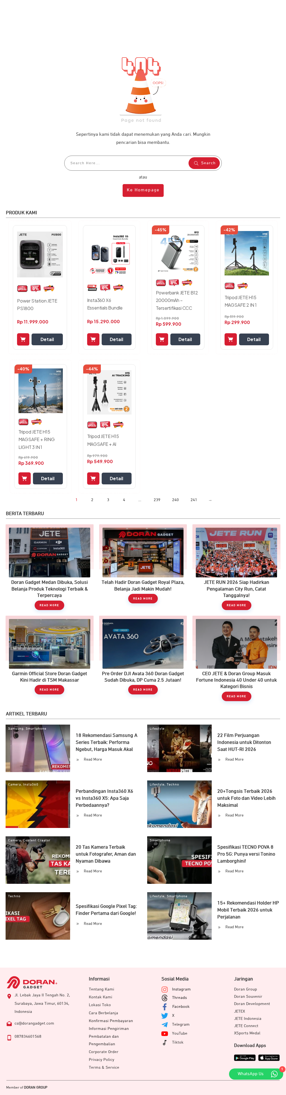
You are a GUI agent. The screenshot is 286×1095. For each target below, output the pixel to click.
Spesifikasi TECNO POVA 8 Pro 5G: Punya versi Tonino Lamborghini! (246, 854)
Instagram (181, 989)
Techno (173, 784)
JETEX (239, 1011)
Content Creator (37, 840)
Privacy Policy (101, 1060)
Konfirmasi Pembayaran (111, 1021)
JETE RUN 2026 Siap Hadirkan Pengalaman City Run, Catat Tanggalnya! (236, 567)
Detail (47, 339)
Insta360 (31, 784)
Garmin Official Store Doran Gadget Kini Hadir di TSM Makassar (50, 658)
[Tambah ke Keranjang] (23, 339)
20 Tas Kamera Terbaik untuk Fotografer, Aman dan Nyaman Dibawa (106, 854)
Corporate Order (103, 1052)
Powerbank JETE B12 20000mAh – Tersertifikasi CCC (177, 300)
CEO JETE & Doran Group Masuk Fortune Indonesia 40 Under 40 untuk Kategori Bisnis (236, 658)
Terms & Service (104, 1067)
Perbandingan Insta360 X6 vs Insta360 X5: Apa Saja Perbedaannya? (104, 798)
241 (193, 500)
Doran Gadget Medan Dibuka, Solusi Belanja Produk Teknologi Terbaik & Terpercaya (50, 567)
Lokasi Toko (100, 1005)
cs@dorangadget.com (34, 1023)
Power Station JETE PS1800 (37, 304)
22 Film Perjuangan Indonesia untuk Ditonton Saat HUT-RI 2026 (244, 742)
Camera (14, 784)
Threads (179, 998)
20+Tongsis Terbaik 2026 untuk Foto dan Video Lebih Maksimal (246, 798)
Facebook (181, 1006)
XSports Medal (247, 1033)
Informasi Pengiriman (109, 1029)
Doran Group (245, 989)
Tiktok (177, 1042)
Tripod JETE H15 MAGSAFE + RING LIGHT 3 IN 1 (36, 439)
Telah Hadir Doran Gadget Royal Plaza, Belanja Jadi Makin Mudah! (143, 567)
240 (175, 500)
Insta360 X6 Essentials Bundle (105, 304)
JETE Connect (246, 1026)
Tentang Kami (101, 989)
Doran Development (252, 1004)
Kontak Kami (100, 997)
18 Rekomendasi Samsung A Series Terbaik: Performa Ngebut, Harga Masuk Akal (106, 742)
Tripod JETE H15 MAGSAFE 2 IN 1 (241, 301)
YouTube (179, 1033)
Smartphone (36, 728)
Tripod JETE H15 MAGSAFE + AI (103, 440)
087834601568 (28, 1036)
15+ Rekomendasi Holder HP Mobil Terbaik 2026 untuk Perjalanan (248, 910)
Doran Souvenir (248, 996)
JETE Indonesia (247, 1019)
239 (157, 500)
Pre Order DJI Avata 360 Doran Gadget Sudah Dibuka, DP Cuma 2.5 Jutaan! (143, 658)
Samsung (15, 728)
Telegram (181, 1024)
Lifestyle (157, 728)
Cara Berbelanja (103, 1013)
